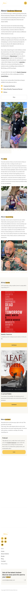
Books (2, 556)
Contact (3, 561)
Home (2, 551)
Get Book (14, 345)
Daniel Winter (4, 76)
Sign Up (14, 476)
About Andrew (5, 553)
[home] (5, 3)
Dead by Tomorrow (11, 442)
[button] (25, 3)
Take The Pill (14, 500)
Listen (14, 452)
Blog (14, 97)
